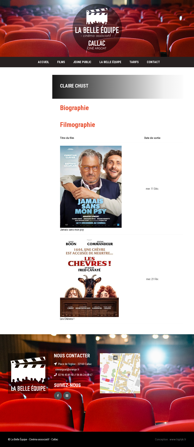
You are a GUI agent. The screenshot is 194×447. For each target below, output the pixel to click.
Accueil (43, 62)
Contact (153, 62)
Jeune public (82, 62)
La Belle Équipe (110, 62)
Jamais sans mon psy (72, 229)
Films (61, 62)
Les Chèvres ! (67, 318)
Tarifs (134, 62)
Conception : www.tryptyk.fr (170, 439)
